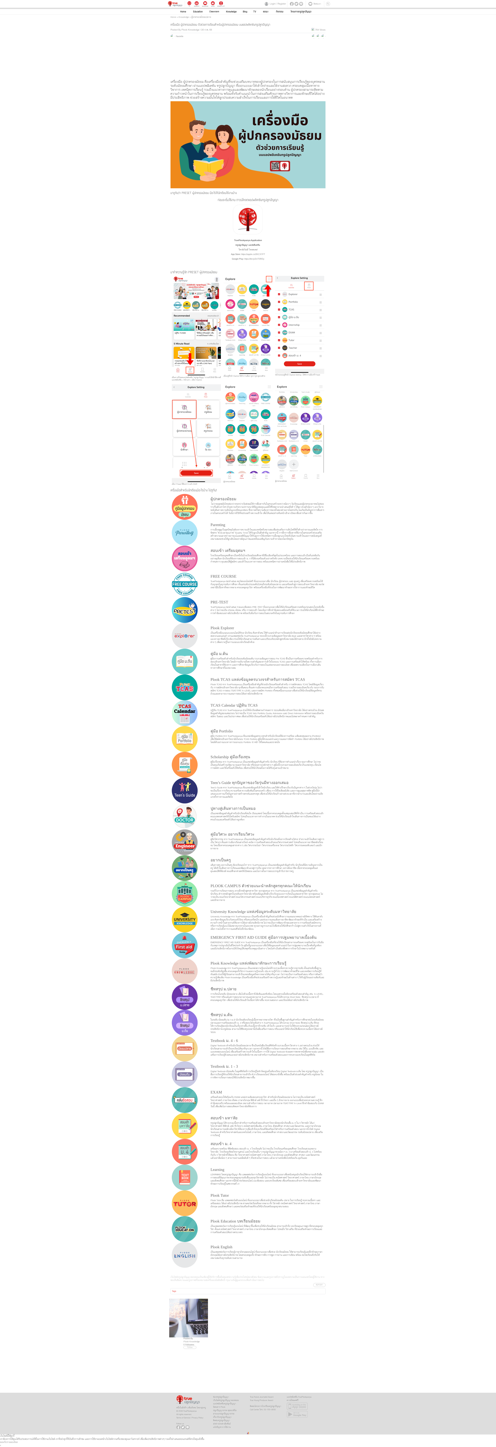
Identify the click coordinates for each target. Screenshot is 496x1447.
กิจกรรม (280, 12)
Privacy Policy (197, 1417)
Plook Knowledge (191, 1341)
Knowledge (231, 12)
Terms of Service (183, 1417)
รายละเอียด (12, 1442)
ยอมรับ (3, 1442)
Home (183, 12)
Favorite (179, 36)
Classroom (214, 11)
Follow (190, 1347)
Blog (245, 12)
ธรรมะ (266, 12)
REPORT (319, 1285)
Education (198, 12)
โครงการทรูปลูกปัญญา (301, 12)
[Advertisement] (248, 59)
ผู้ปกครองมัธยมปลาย (201, 17)
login (272, 4)
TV (254, 12)
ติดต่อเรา (317, 3)
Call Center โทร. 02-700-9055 (263, 1409)
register (280, 4)
